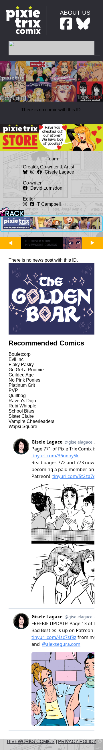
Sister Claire (21, 416)
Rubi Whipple (22, 405)
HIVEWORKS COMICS (31, 741)
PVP (13, 390)
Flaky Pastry (21, 364)
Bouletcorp (20, 354)
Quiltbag (17, 395)
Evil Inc (16, 359)
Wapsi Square (23, 426)
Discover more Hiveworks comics (41, 243)
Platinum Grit (22, 385)
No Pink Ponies (24, 380)
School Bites (21, 411)
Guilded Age (21, 374)
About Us (75, 12)
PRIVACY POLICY (77, 741)
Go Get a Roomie (26, 369)
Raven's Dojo (22, 400)
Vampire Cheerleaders (31, 421)
